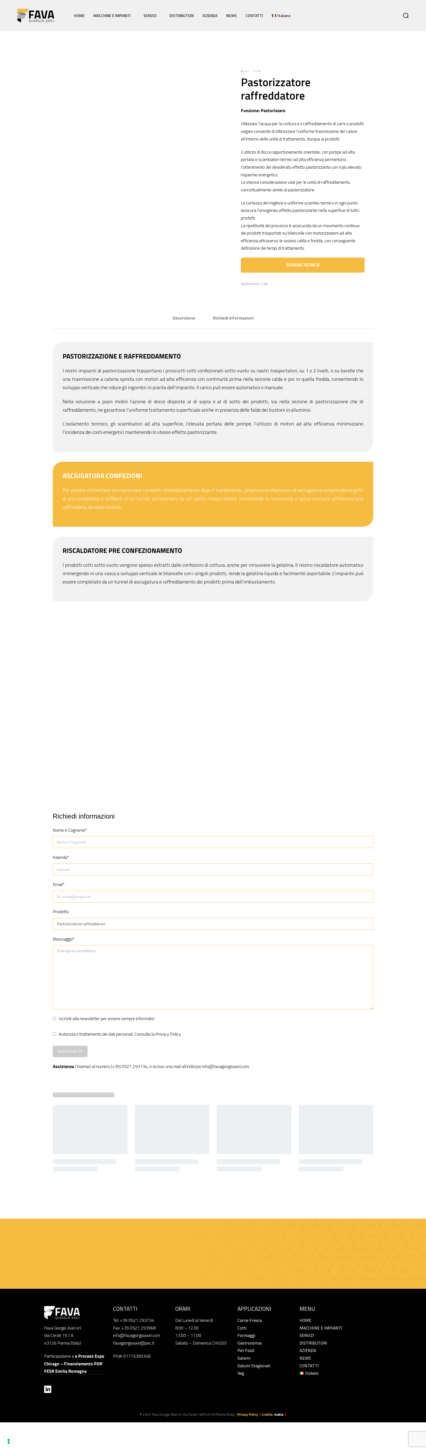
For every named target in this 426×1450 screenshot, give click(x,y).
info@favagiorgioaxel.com (225, 1066)
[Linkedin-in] (47, 1389)
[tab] (184, 318)
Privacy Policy (168, 1034)
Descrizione (184, 318)
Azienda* (61, 857)
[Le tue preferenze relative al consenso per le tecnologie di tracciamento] (8, 1441)
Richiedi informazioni (233, 318)
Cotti (264, 283)
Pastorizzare (273, 110)
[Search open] (406, 16)
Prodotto (61, 911)
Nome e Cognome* (70, 830)
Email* (59, 884)
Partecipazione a (74, 1363)
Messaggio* (64, 939)
